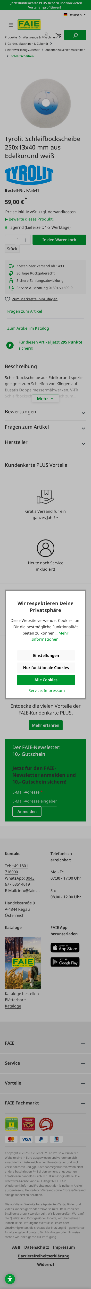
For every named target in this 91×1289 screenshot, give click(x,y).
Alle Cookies (46, 679)
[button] (10, 1279)
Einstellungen (46, 655)
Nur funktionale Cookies (46, 667)
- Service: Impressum (45, 690)
